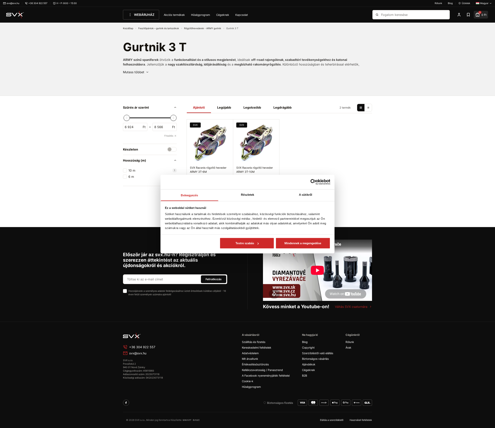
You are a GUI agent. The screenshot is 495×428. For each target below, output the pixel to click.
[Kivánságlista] (468, 15)
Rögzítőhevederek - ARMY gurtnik (203, 28)
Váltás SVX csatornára (351, 307)
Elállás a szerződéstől (331, 420)
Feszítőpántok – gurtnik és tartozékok (159, 28)
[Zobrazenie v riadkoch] (368, 107)
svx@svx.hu (137, 353)
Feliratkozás (214, 279)
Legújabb (224, 107)
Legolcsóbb (252, 107)
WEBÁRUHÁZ (144, 15)
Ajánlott (199, 107)
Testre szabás (245, 243)
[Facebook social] (126, 403)
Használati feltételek (361, 420)
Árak (348, 347)
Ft (144, 127)
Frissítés (168, 135)
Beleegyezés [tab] (189, 195)
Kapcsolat (241, 14)
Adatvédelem (250, 353)
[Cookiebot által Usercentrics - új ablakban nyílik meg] (313, 182)
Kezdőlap (128, 28)
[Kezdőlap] (15, 14)
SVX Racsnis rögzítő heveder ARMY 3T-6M (208, 169)
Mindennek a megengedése (302, 243)
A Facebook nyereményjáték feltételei (266, 375)
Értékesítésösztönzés (255, 364)
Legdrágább (282, 107)
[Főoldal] (152, 336)
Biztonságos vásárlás (315, 358)
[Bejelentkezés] (459, 15)
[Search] (377, 14)
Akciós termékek (174, 14)
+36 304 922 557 (142, 347)
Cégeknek (222, 14)
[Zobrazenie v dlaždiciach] (360, 107)
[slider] (127, 118)
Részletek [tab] (247, 194)
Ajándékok (308, 364)
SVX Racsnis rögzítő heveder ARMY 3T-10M (254, 169)
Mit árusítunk (250, 358)
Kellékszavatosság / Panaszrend (262, 370)
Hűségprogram (200, 14)
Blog (305, 342)
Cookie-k (247, 381)
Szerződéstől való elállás (317, 353)
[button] (136, 72)
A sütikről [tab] (305, 194)
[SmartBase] (191, 420)
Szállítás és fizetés (253, 342)
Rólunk (350, 342)
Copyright (308, 347)
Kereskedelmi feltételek (256, 347)
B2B (304, 375)
